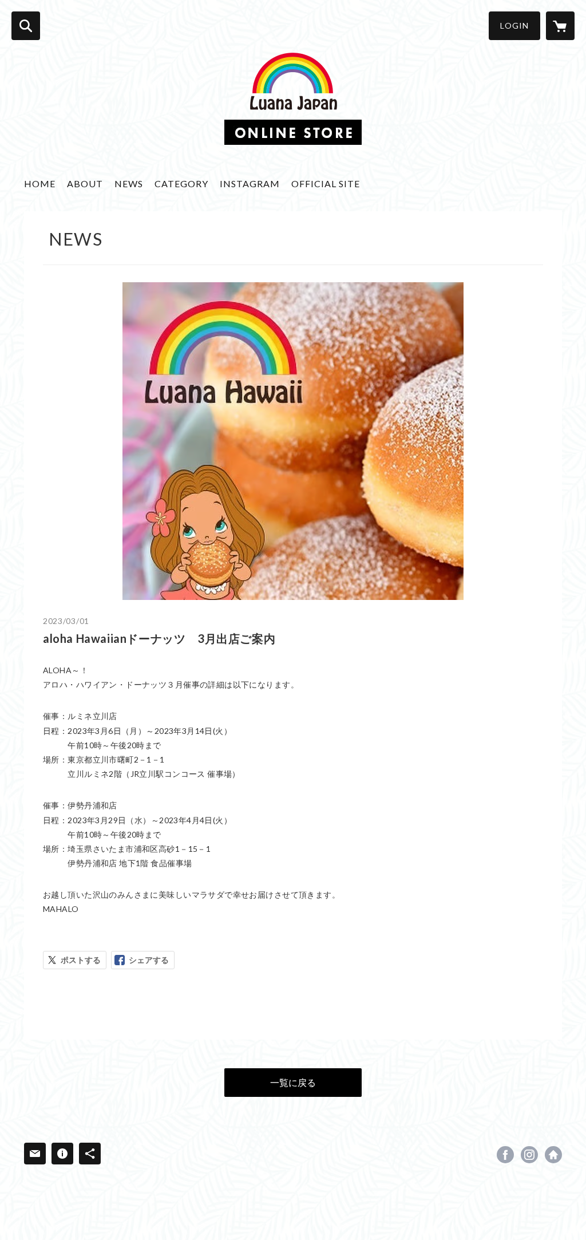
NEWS (128, 183)
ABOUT (85, 183)
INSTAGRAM (250, 183)
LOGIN (514, 25)
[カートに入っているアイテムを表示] (560, 25)
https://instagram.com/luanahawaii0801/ (529, 1154)
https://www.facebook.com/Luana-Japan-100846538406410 (505, 1154)
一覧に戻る (293, 1082)
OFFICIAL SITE (325, 183)
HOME (40, 183)
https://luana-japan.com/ (553, 1154)
